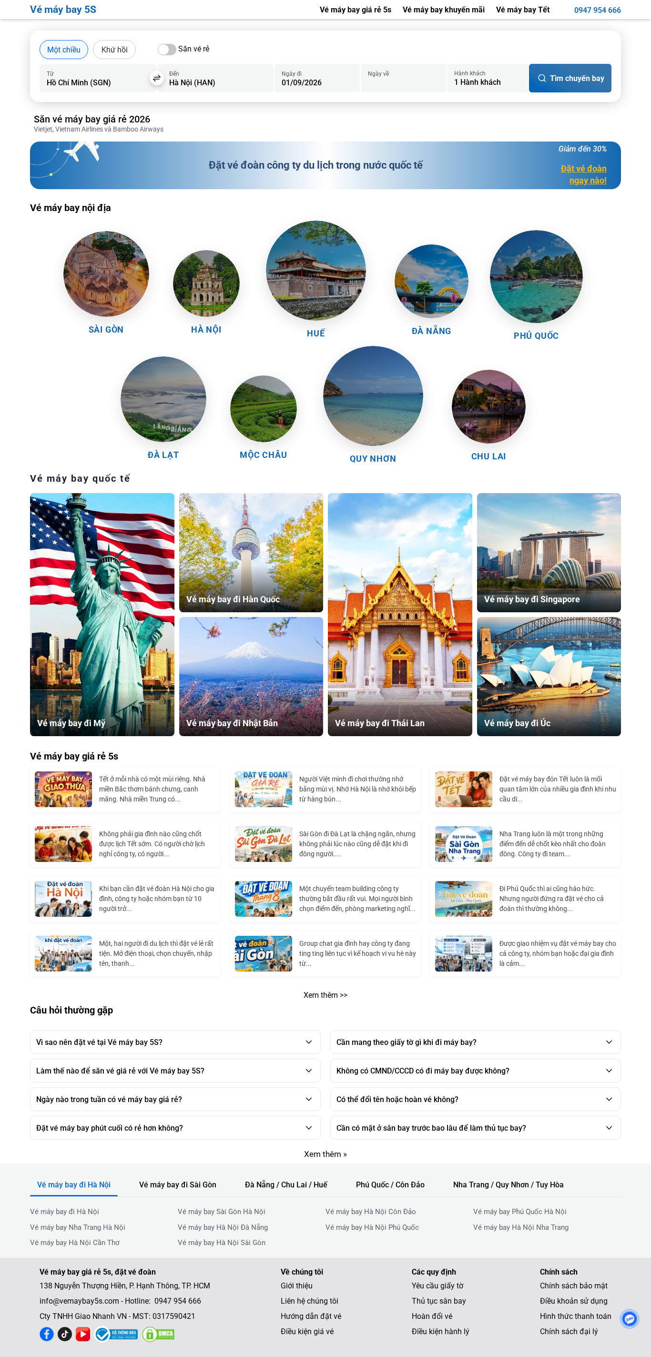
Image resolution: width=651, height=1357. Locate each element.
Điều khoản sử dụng (574, 1301)
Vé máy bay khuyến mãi (444, 9)
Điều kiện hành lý (440, 1331)
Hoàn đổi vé (432, 1316)
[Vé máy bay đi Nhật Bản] (251, 676)
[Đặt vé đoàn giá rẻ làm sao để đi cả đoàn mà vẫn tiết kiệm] (263, 789)
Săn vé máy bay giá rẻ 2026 (92, 119)
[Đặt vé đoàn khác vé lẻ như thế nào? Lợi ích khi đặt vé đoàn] (63, 954)
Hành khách (470, 73)
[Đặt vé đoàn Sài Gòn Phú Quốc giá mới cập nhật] (463, 899)
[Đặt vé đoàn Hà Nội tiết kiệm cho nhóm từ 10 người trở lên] (63, 899)
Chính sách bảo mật (574, 1285)
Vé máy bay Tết (522, 9)
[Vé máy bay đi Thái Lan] (400, 614)
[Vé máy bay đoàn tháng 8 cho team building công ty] (263, 899)
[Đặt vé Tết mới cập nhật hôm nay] (463, 789)
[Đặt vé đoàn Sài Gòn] (263, 954)
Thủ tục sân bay (439, 1301)
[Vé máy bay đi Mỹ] (102, 614)
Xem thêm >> (325, 995)
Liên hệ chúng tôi (309, 1301)
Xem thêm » (325, 1154)
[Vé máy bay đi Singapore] (549, 552)
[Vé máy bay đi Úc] (549, 676)
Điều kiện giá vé (307, 1331)
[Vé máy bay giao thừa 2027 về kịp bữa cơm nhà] (63, 789)
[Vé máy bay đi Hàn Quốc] (251, 552)
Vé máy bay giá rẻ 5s (355, 9)
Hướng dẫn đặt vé (311, 1316)
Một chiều (64, 49)
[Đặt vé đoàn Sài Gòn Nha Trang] (463, 844)
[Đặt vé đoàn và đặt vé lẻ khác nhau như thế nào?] (463, 954)
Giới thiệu (297, 1285)
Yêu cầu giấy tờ (437, 1285)
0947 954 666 (597, 10)
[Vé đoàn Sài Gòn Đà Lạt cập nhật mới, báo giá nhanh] (263, 844)
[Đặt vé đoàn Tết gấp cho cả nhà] (63, 844)
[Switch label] (167, 49)
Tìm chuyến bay (577, 78)
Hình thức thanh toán (575, 1316)
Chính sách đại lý (569, 1331)
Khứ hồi (115, 49)
